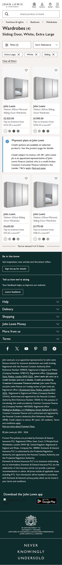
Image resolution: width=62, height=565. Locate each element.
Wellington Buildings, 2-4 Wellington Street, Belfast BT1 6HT (30, 410)
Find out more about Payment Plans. (18, 426)
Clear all (9, 60)
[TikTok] (54, 349)
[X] (17, 349)
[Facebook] (7, 349)
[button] (57, 4)
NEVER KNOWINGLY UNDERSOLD (31, 551)
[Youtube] (26, 349)
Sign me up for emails (15, 269)
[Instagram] (45, 349)
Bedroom (34, 22)
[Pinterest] (35, 349)
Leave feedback (13, 292)
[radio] (5, 131)
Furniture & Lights (15, 22)
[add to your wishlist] (26, 70)
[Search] (6, 14)
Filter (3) (14, 44)
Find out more (39, 168)
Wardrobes (51, 22)
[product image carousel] (16, 85)
